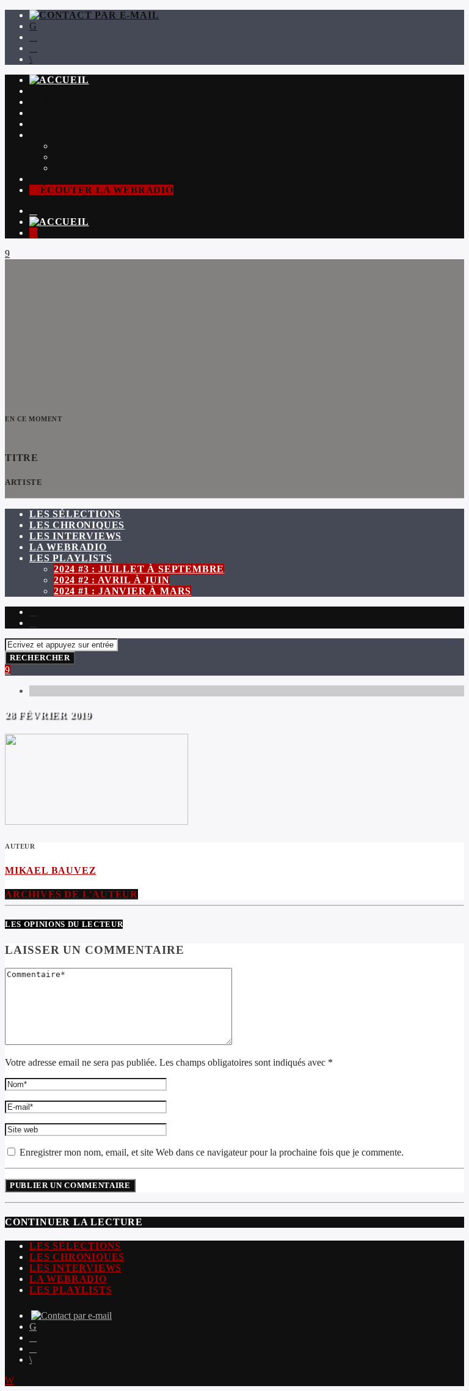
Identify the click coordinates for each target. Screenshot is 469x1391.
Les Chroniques (77, 102)
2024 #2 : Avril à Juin (112, 157)
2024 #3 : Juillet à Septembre (139, 146)
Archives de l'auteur (71, 894)
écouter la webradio (105, 190)
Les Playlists (70, 135)
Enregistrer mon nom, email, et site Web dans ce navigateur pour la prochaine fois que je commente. (210, 1152)
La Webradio (68, 124)
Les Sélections (75, 91)
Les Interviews (75, 113)
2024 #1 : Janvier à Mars (122, 168)
